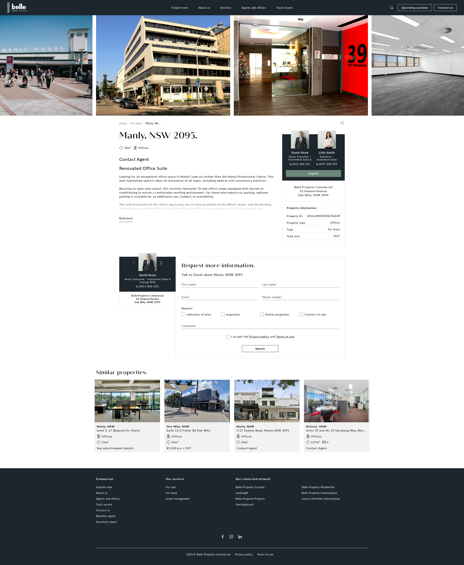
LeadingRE (242, 493)
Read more (126, 218)
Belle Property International (319, 493)
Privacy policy (259, 336)
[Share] (342, 123)
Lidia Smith (327, 152)
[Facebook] (222, 536)
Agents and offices (253, 7)
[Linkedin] (240, 536)
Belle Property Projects (250, 498)
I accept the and (262, 336)
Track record (284, 7)
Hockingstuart (245, 504)
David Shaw (299, 152)
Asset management (178, 498)
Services (225, 7)
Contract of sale (315, 314)
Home (123, 123)
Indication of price (199, 314)
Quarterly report (106, 522)
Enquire (313, 173)
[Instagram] (231, 536)
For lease (136, 123)
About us (204, 7)
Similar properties (277, 314)
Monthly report (105, 516)
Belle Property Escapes (250, 487)
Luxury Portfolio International (321, 498)
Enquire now (180, 7)
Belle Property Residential (318, 487)
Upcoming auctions (415, 7)
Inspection (233, 314)
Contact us (445, 7)
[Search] (392, 7)
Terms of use (285, 336)
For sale (171, 487)
